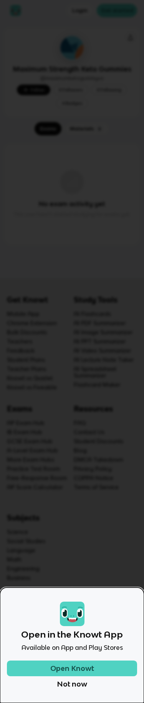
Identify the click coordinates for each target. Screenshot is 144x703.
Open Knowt (72, 668)
